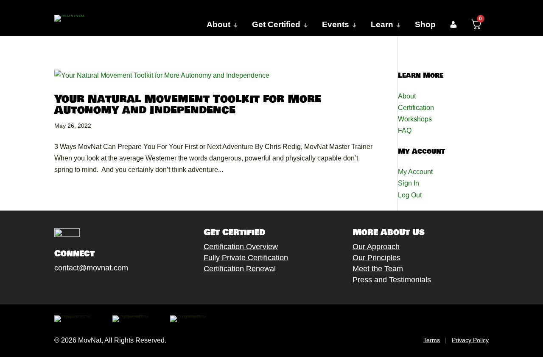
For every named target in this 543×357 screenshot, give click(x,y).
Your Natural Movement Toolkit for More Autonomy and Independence (187, 104)
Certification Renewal (240, 268)
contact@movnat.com (91, 268)
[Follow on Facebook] (50, 287)
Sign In (408, 183)
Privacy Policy (470, 340)
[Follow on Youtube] (101, 287)
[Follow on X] (67, 287)
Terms (431, 340)
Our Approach (376, 246)
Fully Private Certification (246, 257)
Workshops (415, 119)
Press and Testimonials (392, 279)
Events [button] (335, 24)
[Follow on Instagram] (84, 287)
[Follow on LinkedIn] (118, 287)
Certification (416, 107)
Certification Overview (241, 246)
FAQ (404, 130)
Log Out (410, 195)
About (407, 96)
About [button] (218, 24)
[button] (453, 24)
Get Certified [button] (276, 24)
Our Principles (376, 257)
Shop (425, 24)
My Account (415, 171)
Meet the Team (378, 268)
